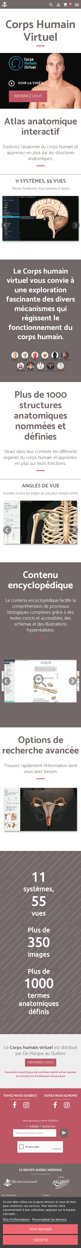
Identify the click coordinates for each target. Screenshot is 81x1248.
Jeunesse (48, 1126)
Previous (6, 681)
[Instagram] (26, 1106)
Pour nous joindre (9, 1195)
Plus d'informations (16, 1219)
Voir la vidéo (25, 83)
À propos (45, 1195)
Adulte (34, 1126)
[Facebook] (14, 1106)
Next (73, 681)
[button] (76, 225)
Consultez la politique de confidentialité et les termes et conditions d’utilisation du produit (40, 1074)
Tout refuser (40, 1229)
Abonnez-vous (28, 96)
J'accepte (40, 1240)
